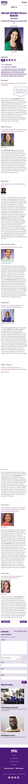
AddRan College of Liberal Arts (10, 69)
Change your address (12, 774)
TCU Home (14, 755)
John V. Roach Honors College (18, 72)
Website (2, 675)
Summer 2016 (14, 7)
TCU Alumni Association (14, 761)
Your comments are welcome (20, 631)
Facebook (9, 778)
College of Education (21, 69)
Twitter (12, 778)
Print (3, 60)
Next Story (23, 621)
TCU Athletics (14, 764)
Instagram (15, 778)
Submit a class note (21, 774)
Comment (3, 640)
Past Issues (19, 768)
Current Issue (9, 768)
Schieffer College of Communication (16, 76)
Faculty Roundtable (13, 71)
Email (2, 669)
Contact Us (5, 774)
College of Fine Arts (5, 71)
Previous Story (5, 621)
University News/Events (14, 758)
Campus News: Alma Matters (11, 67)
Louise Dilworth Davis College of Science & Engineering (12, 74)
